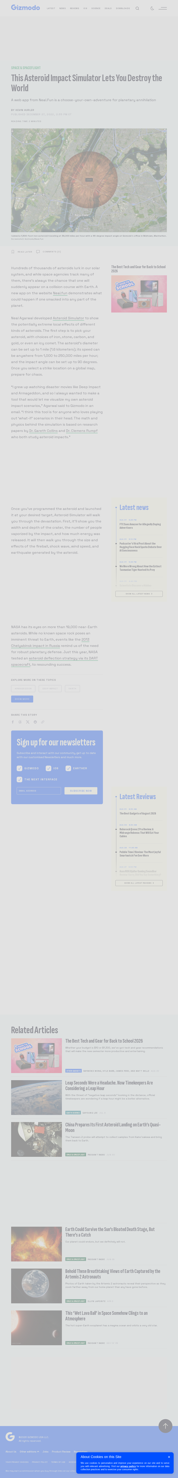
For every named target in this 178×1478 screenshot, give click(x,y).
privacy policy (128, 1466)
